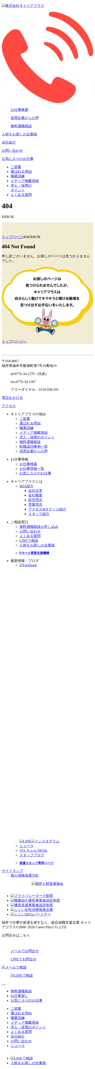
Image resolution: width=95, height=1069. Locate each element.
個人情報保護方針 (25, 875)
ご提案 (16, 167)
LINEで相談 (28, 540)
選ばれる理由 (21, 171)
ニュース (26, 846)
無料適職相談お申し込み (38, 527)
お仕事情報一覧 (31, 468)
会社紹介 (9, 142)
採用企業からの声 (25, 118)
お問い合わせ (12, 150)
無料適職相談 (21, 126)
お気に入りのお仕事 (18, 159)
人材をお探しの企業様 (19, 134)
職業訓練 (18, 176)
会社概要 (35, 495)
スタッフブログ (31, 855)
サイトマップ (12, 871)
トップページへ (14, 341)
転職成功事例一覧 (33, 446)
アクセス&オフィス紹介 (47, 509)
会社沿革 (35, 491)
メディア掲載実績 (25, 181)
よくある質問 (21, 195)
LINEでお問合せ (23, 959)
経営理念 (35, 500)
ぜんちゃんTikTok (33, 850)
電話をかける (12, 398)
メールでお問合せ (25, 951)
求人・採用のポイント (37, 437)
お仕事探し (19, 996)
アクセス (9, 406)
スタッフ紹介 (38, 514)
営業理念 (35, 504)
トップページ (12, 237)
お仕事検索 (19, 110)
